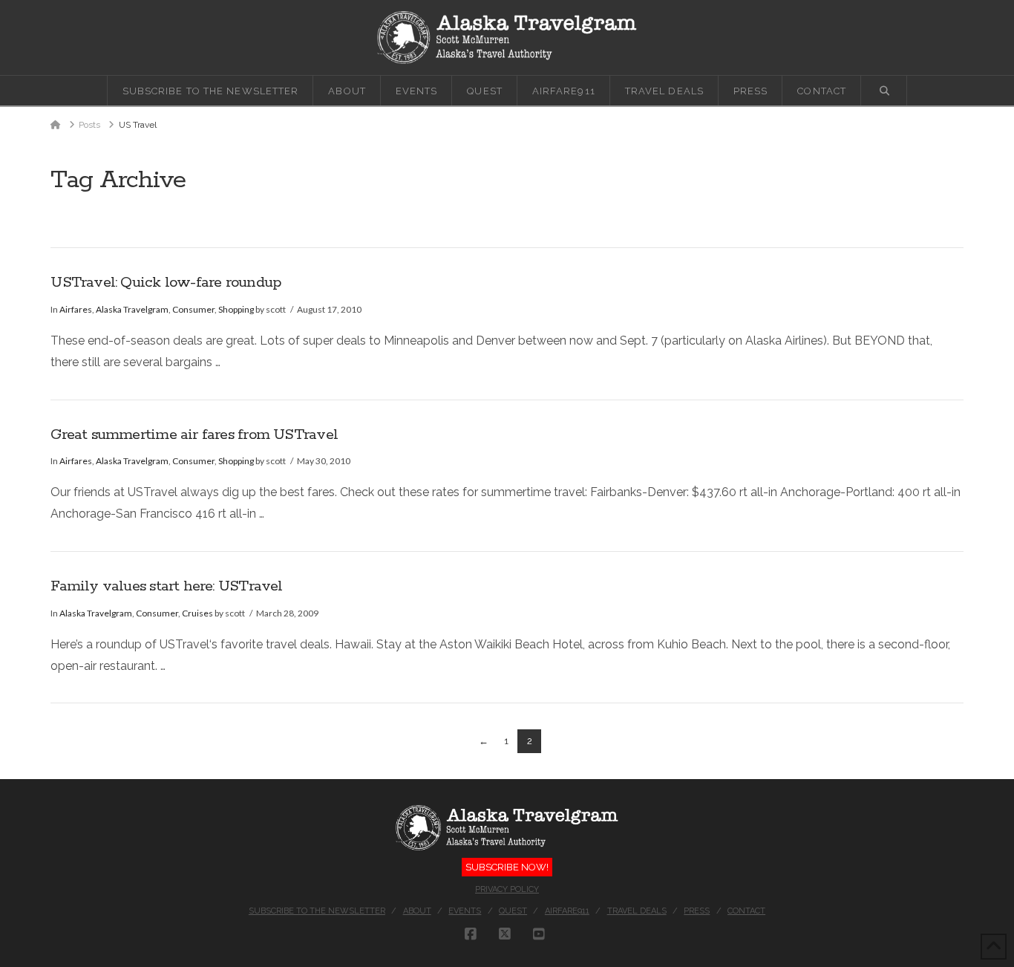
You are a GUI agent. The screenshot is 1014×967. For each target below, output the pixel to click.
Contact (746, 911)
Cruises (197, 613)
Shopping (236, 309)
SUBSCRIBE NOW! (507, 867)
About (417, 911)
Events (464, 911)
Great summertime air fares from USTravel (194, 435)
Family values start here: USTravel (166, 586)
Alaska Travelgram (132, 309)
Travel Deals (637, 911)
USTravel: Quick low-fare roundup (165, 282)
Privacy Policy (507, 889)
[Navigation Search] (884, 90)
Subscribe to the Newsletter (317, 911)
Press (697, 911)
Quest (513, 911)
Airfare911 (567, 911)
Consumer (193, 309)
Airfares (75, 309)
